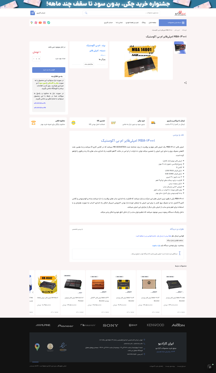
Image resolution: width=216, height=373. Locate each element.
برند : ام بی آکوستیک (95, 45)
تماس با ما (119, 23)
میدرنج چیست (181, 366)
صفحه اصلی (152, 23)
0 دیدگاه (103, 55)
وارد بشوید (156, 245)
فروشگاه (184, 30)
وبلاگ (143, 23)
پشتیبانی (31, 366)
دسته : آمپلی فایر (97, 51)
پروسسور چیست (170, 366)
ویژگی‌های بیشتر (89, 64)
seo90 (36, 366)
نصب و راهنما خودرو (132, 23)
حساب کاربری (108, 23)
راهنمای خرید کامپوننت (156, 366)
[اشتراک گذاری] (185, 83)
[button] (32, 13)
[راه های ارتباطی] (210, 367)
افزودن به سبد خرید (49, 70)
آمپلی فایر (177, 30)
